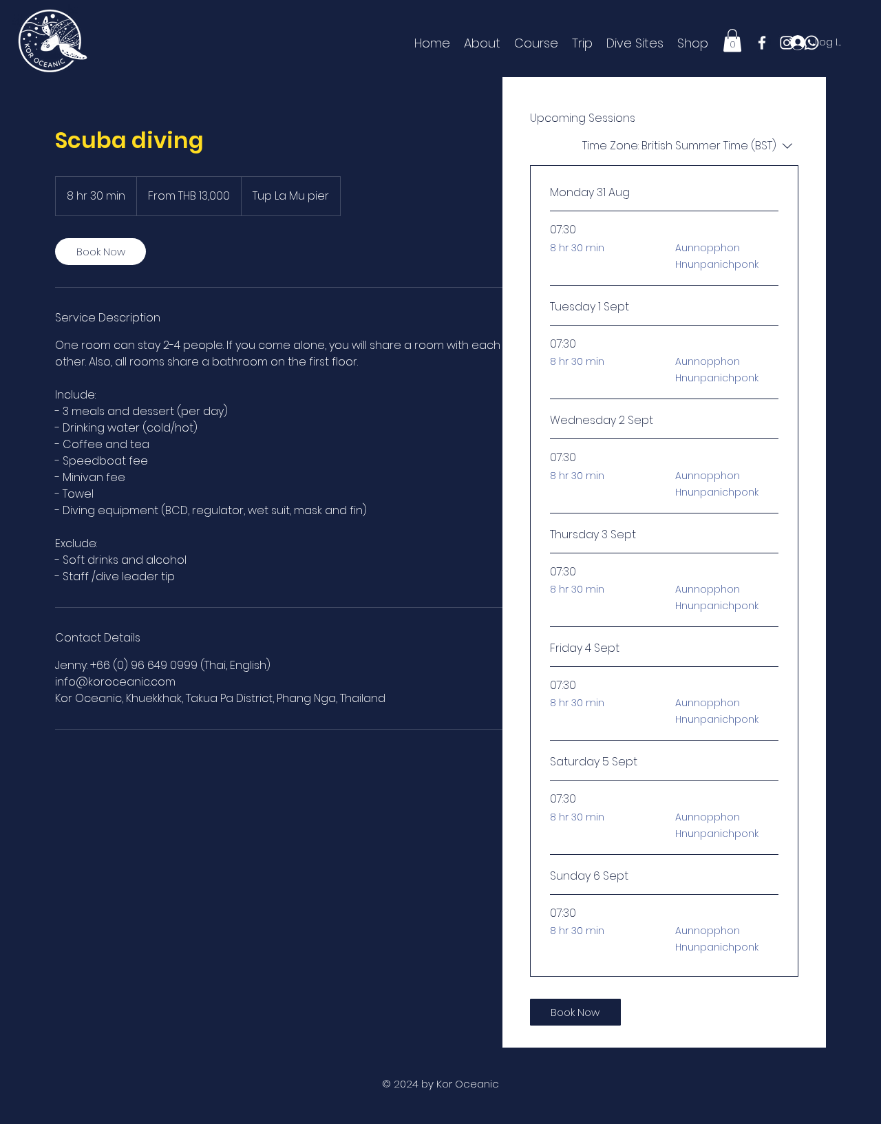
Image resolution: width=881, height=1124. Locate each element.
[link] (100, 251)
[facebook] (762, 43)
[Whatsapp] (811, 43)
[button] (732, 40)
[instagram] (787, 43)
